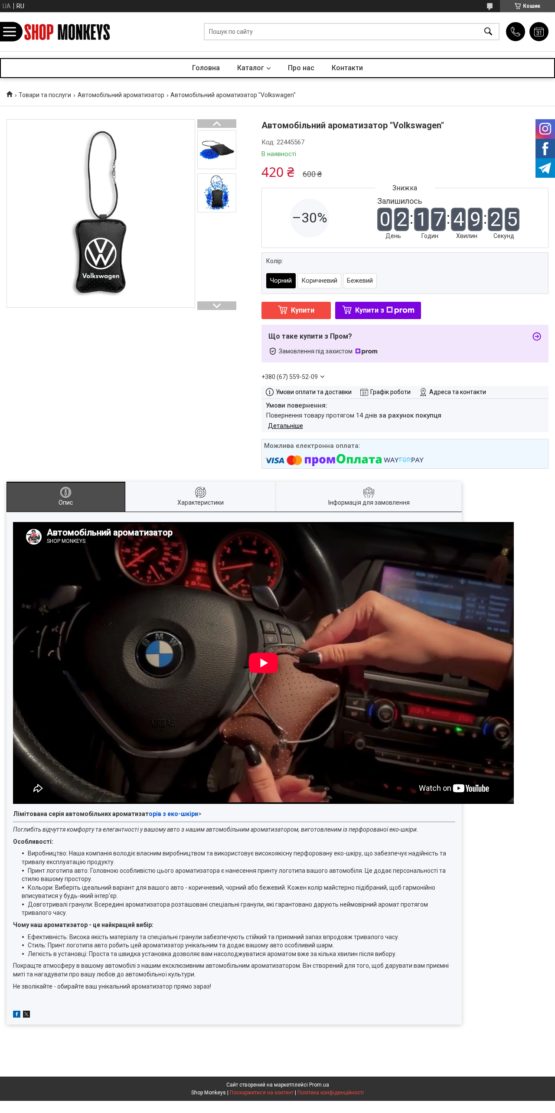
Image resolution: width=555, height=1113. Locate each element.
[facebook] (16, 1015)
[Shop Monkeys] (67, 31)
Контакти (347, 68)
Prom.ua (319, 1085)
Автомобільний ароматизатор (121, 94)
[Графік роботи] (538, 31)
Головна (206, 68)
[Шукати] (488, 32)
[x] (26, 1015)
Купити (302, 310)
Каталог (250, 68)
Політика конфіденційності (330, 1093)
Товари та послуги (45, 94)
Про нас (301, 68)
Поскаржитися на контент (262, 1093)
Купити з (369, 310)
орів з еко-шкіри (173, 813)
